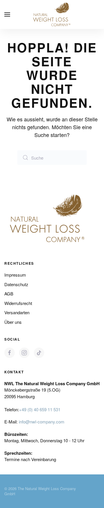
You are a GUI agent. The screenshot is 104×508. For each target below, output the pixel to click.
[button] (7, 14)
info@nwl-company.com (41, 422)
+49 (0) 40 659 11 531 (39, 409)
